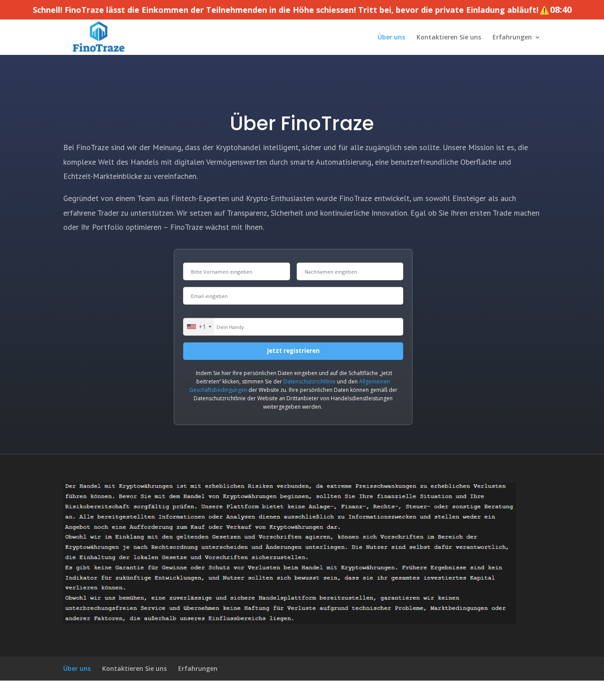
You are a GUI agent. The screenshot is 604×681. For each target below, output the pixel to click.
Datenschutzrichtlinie (309, 381)
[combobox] (198, 326)
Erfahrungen (512, 37)
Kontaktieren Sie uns (449, 37)
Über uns (391, 37)
